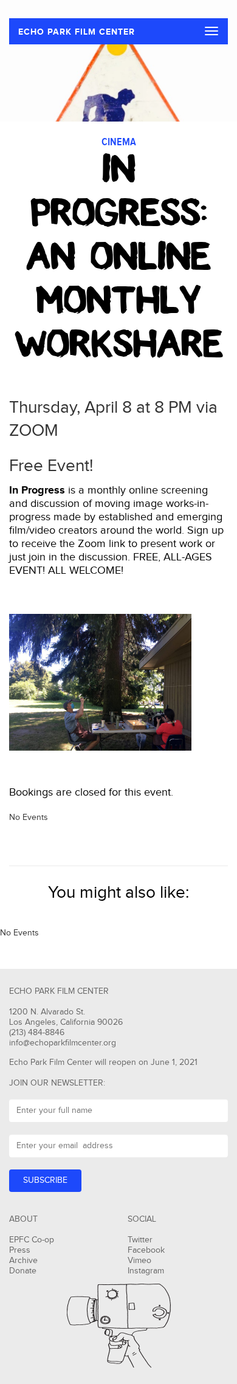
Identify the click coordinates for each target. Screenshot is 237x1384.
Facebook (146, 1250)
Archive (23, 1260)
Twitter (140, 1240)
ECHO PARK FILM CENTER (76, 32)
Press (19, 1250)
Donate (22, 1271)
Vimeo (139, 1260)
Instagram (146, 1271)
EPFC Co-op (31, 1240)
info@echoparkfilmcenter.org (62, 1043)
